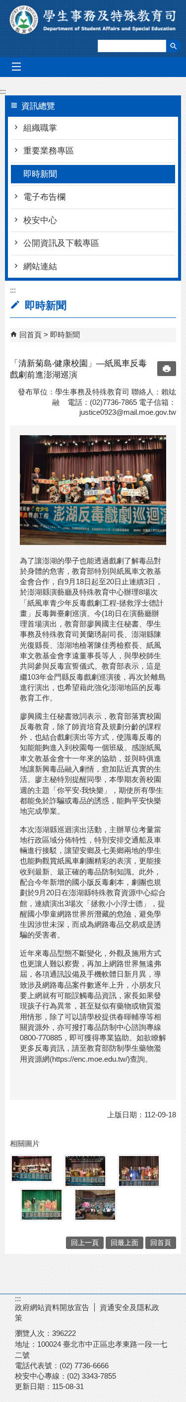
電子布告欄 (44, 197)
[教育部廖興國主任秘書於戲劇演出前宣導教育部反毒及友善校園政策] (139, 1171)
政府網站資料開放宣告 (52, 1307)
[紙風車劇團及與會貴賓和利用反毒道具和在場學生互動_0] (95, 1205)
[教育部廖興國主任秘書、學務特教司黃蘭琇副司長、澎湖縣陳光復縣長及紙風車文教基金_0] (32, 1168)
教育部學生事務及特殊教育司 (93, 19)
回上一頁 (85, 1242)
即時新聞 (40, 174)
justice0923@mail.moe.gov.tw (127, 412)
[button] (173, 46)
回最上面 (124, 1242)
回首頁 (30, 334)
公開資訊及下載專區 (61, 243)
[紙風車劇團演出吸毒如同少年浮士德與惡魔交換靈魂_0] (41, 1205)
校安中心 (40, 220)
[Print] (166, 368)
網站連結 (40, 266)
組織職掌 (40, 128)
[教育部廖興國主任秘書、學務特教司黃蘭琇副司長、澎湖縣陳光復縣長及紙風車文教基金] (85, 1171)
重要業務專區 (48, 151)
